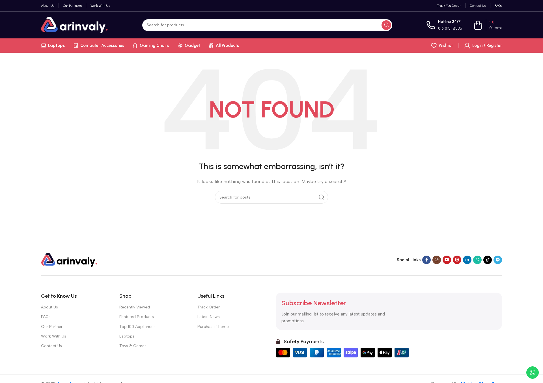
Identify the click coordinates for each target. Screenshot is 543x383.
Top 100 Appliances (137, 326)
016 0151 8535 (450, 28)
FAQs (46, 316)
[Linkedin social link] (467, 260)
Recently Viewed (134, 307)
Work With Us (53, 336)
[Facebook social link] (426, 260)
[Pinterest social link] (457, 260)
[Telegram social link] (498, 260)
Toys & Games (132, 345)
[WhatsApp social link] (477, 260)
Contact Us (51, 345)
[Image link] (69, 259)
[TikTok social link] (487, 260)
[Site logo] (74, 24)
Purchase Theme (213, 326)
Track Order (208, 307)
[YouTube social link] (447, 260)
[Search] (386, 25)
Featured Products (136, 316)
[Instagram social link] (436, 260)
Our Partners (52, 326)
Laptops (127, 336)
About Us (49, 307)
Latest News (208, 316)
